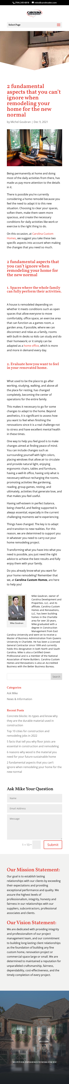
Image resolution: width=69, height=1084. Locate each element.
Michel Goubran (21, 122)
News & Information (19, 699)
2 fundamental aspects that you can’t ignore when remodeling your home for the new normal (34, 767)
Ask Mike (12, 693)
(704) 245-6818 (22, 2)
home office (31, 346)
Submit (52, 844)
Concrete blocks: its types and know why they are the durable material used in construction (32, 720)
